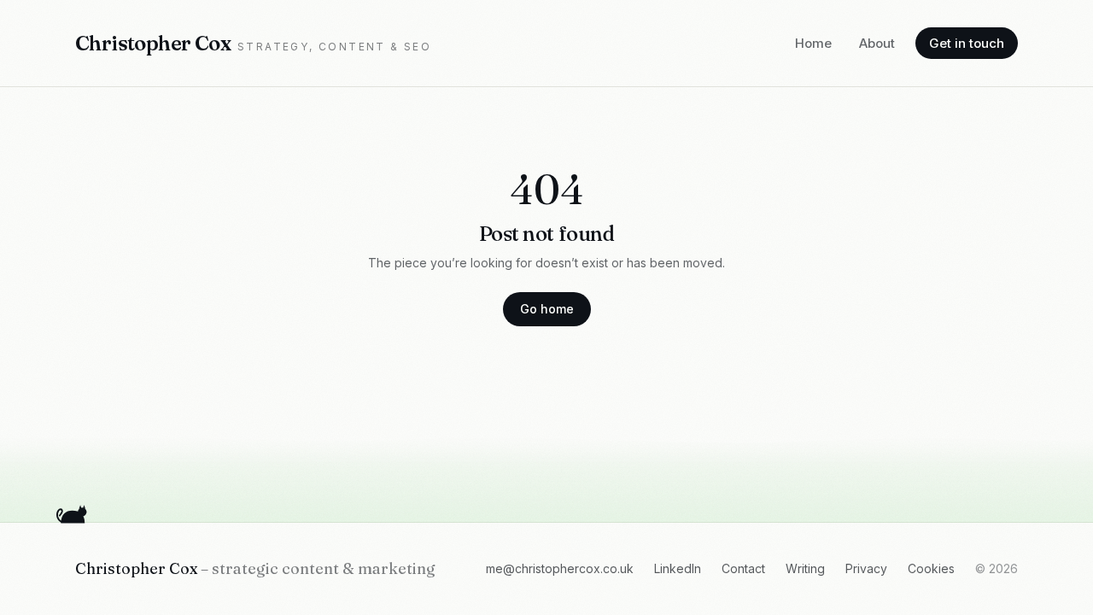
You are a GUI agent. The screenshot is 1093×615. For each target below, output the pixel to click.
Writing (805, 568)
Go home (547, 309)
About (877, 43)
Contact (743, 568)
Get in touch (966, 43)
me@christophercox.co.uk (560, 568)
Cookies (931, 568)
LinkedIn (677, 568)
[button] (73, 512)
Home (813, 43)
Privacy (866, 568)
